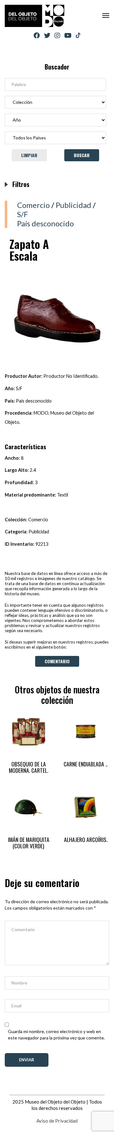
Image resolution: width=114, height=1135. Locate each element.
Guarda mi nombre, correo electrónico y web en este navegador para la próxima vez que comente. (56, 1034)
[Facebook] (37, 35)
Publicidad (73, 205)
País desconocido (45, 223)
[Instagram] (57, 35)
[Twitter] (47, 35)
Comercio (33, 205)
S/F (22, 214)
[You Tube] (68, 35)
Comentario (57, 661)
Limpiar (29, 155)
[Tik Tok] (78, 35)
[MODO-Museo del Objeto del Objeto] (34, 16)
